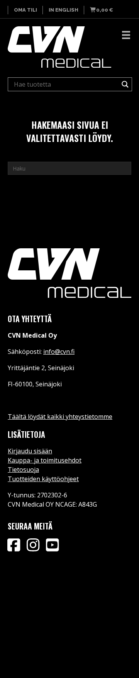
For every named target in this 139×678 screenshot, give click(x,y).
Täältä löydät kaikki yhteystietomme (60, 416)
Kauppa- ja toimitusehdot (44, 460)
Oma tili (25, 10)
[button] (13, 545)
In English (63, 10)
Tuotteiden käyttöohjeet (43, 479)
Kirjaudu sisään (30, 451)
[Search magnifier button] (125, 84)
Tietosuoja (23, 469)
